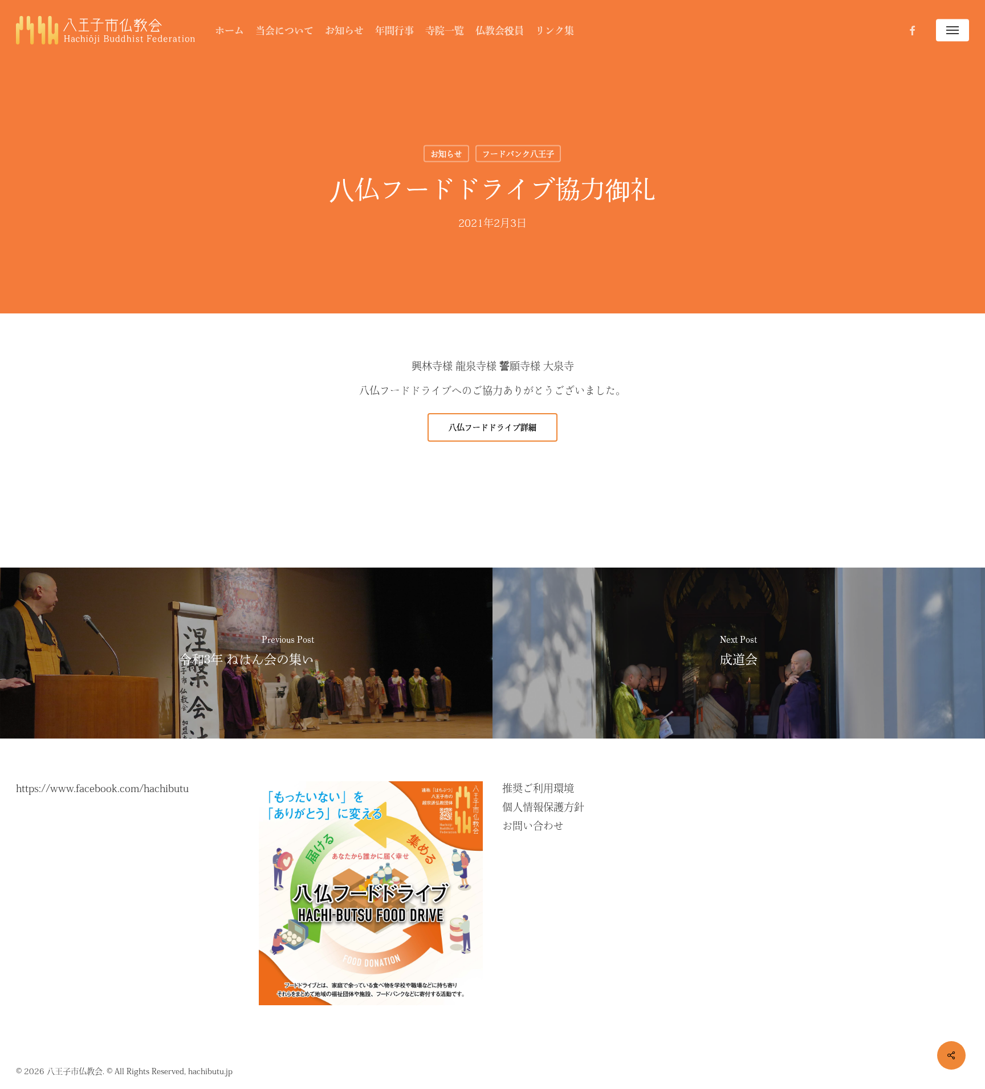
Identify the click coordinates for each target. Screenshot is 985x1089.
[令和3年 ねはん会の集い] (246, 653)
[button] (952, 30)
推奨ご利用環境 (538, 788)
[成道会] (738, 653)
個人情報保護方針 (543, 807)
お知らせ (446, 154)
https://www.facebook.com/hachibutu (102, 788)
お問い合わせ (533, 826)
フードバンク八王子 (518, 154)
